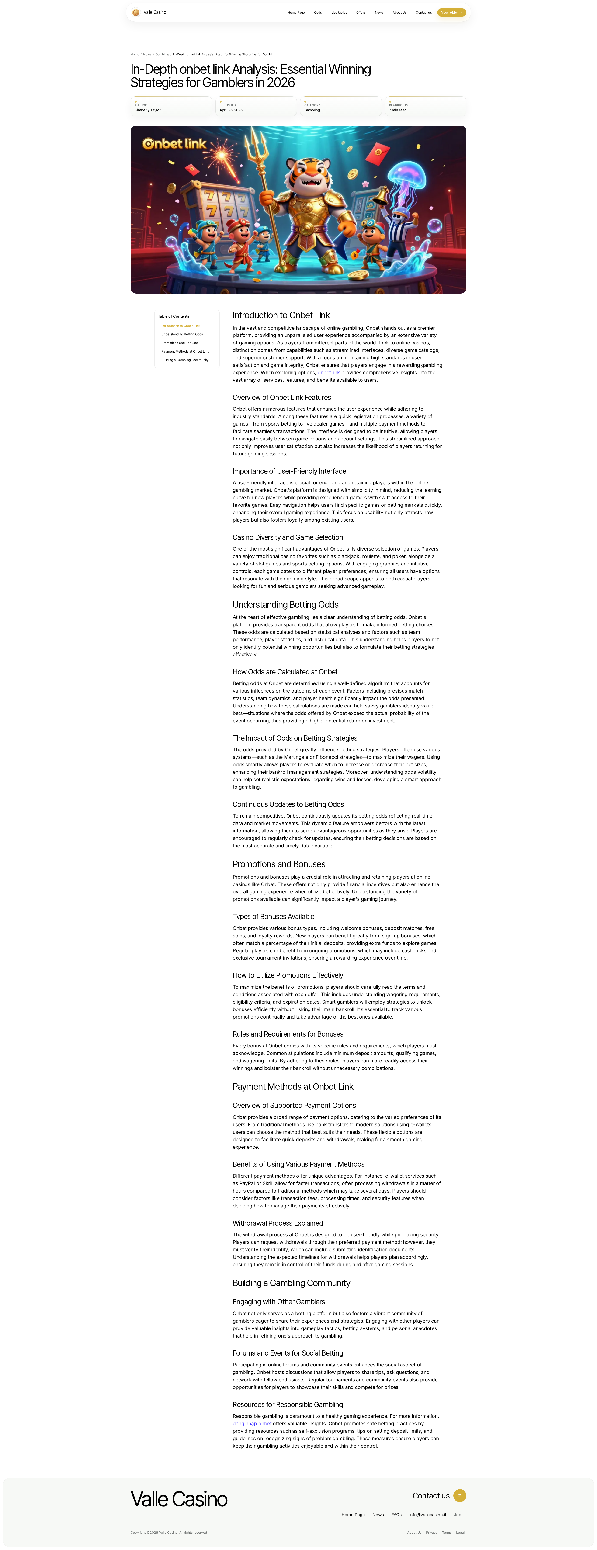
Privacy (431, 1532)
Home (135, 54)
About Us (414, 1532)
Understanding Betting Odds (182, 334)
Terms (446, 1532)
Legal (460, 1532)
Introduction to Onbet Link (180, 326)
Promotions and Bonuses (179, 343)
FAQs (397, 1514)
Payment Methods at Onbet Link (185, 351)
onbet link (329, 372)
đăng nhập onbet (252, 1423)
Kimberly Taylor (148, 110)
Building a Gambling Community (185, 360)
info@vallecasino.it (427, 1514)
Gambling (162, 54)
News (147, 54)
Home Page (353, 1514)
